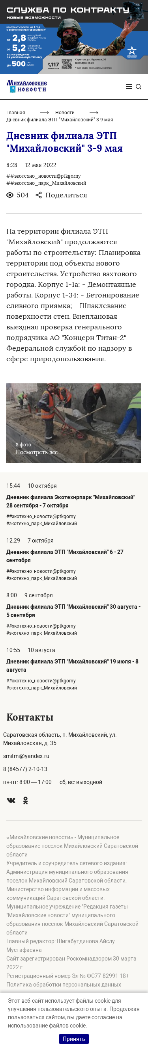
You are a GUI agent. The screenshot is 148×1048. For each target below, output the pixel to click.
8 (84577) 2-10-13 (25, 769)
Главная (15, 112)
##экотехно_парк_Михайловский (46, 183)
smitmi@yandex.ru (26, 756)
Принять (74, 1039)
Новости (65, 112)
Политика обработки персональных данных (63, 984)
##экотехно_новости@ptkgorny (43, 176)
